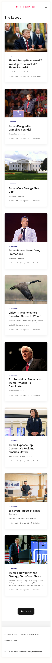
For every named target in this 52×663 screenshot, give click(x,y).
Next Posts (25, 611)
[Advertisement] (26, 6)
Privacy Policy (11, 635)
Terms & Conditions (30, 635)
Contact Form (11, 640)
